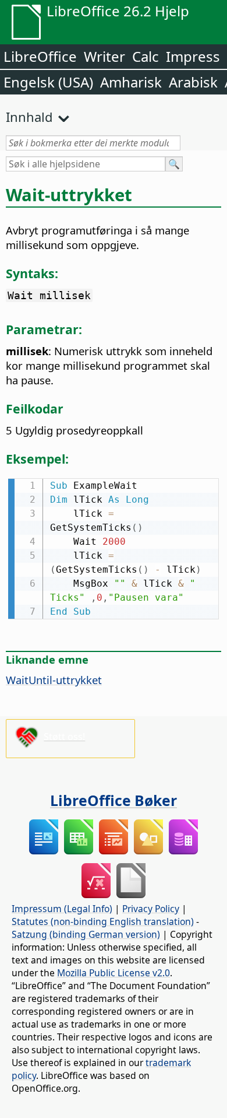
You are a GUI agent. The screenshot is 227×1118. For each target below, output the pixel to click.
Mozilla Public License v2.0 (113, 972)
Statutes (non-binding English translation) (103, 921)
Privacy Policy (150, 908)
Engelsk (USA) (48, 82)
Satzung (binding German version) (86, 934)
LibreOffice (40, 56)
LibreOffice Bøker (113, 800)
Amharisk (131, 82)
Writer (104, 56)
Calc (145, 56)
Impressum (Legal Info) (62, 908)
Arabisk (193, 82)
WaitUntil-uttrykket (54, 679)
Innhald (29, 116)
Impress (193, 56)
